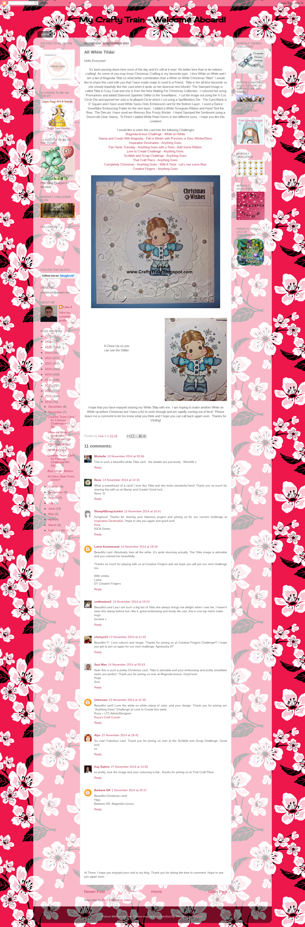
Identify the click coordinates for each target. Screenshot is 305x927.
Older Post (217, 891)
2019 (48, 374)
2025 (48, 341)
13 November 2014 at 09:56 (125, 456)
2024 (48, 347)
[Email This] (129, 436)
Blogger (198, 916)
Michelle (100, 456)
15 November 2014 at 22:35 (127, 699)
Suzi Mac (100, 664)
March (52, 525)
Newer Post (94, 891)
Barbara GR (102, 790)
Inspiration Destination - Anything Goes (155, 143)
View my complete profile (65, 316)
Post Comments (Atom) (117, 900)
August (53, 497)
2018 (48, 379)
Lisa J (67, 307)
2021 (48, 363)
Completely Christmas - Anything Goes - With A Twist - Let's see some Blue (155, 164)
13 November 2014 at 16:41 (142, 511)
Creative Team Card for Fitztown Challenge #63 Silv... (61, 422)
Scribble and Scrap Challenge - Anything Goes (155, 155)
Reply (98, 467)
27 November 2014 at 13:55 (129, 766)
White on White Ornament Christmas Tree (59, 436)
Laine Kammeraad (107, 546)
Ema (97, 524)
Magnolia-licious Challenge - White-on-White (155, 134)
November (55, 412)
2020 (48, 369)
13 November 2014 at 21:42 (127, 637)
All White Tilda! (57, 450)
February (54, 530)
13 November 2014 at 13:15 (121, 480)
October (54, 486)
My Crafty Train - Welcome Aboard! (152, 19)
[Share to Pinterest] (144, 436)
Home (45, 34)
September (56, 492)
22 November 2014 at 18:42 (120, 735)
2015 (48, 396)
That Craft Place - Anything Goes (155, 160)
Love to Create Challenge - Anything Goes (155, 151)
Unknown (101, 699)
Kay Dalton (102, 766)
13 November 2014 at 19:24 (131, 601)
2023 (48, 352)
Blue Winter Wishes (60, 471)
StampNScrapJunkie (108, 511)
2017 (48, 385)
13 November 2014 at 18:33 (139, 546)
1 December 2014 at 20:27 (129, 790)
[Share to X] (136, 436)
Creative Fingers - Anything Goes (155, 168)
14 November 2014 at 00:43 (126, 664)
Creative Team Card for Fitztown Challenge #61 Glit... (61, 460)
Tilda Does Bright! (59, 444)
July (51, 503)
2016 (48, 390)
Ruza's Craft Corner (107, 717)
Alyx (97, 735)
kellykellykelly (165, 916)
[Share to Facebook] (140, 436)
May (51, 514)
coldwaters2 (102, 601)
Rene (97, 480)
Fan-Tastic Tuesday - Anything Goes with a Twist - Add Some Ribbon (155, 147)
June (52, 508)
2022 (48, 358)
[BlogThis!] (133, 436)
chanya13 (101, 637)
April (51, 519)
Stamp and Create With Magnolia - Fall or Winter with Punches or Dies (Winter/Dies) (155, 138)
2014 (48, 401)
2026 (48, 336)
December (55, 406)
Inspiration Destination (108, 520)
